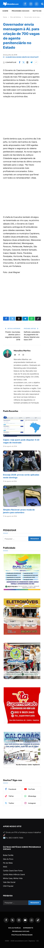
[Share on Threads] (27, 62)
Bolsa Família (8, 855)
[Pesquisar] (42, 4)
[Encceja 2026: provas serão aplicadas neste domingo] (22, 460)
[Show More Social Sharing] (36, 62)
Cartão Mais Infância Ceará (14, 874)
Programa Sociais (20, 11)
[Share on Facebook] (19, 62)
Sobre (5, 11)
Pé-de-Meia (8, 863)
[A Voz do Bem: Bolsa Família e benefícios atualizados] (10, 4)
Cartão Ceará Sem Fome (12, 871)
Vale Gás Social (9, 882)
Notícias (37, 11)
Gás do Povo (8, 859)
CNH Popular (8, 886)
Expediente (28, 928)
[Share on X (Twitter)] (23, 62)
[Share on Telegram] (31, 62)
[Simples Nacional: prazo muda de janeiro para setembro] (22, 495)
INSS (5, 867)
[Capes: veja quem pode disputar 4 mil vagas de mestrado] (22, 426)
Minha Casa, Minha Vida (12, 878)
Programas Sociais (20, 931)
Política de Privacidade (22, 935)
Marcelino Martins (22, 350)
